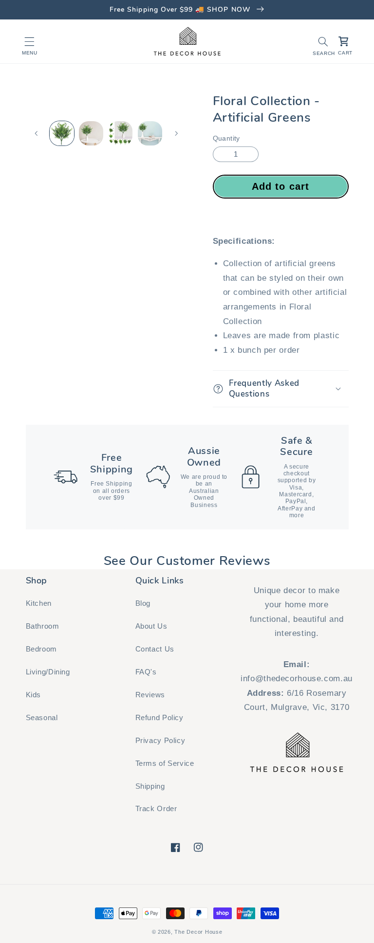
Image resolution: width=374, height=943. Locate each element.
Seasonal (42, 718)
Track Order (156, 809)
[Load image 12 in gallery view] (150, 133)
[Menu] (29, 41)
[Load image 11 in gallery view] (120, 133)
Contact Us (154, 649)
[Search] (323, 41)
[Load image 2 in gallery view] (91, 133)
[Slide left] (36, 133)
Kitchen (39, 603)
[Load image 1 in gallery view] (62, 133)
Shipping (150, 786)
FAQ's (146, 672)
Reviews (150, 695)
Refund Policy (159, 718)
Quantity (226, 138)
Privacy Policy (160, 740)
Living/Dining (48, 672)
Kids (33, 695)
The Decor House (198, 932)
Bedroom (41, 649)
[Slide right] (176, 133)
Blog (143, 603)
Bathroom (42, 626)
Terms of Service (164, 763)
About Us (151, 626)
